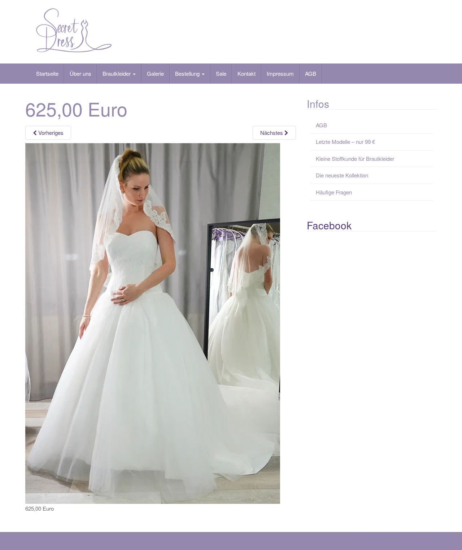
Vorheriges (50, 132)
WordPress (425, 543)
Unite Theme (376, 543)
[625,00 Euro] (152, 322)
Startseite (47, 73)
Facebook (329, 225)
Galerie (155, 73)
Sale (221, 73)
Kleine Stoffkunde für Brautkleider (355, 158)
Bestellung (188, 73)
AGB (310, 73)
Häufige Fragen (334, 192)
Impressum (280, 73)
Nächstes (272, 132)
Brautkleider (117, 73)
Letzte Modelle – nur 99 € (345, 141)
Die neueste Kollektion (342, 175)
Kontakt (246, 73)
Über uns (80, 73)
